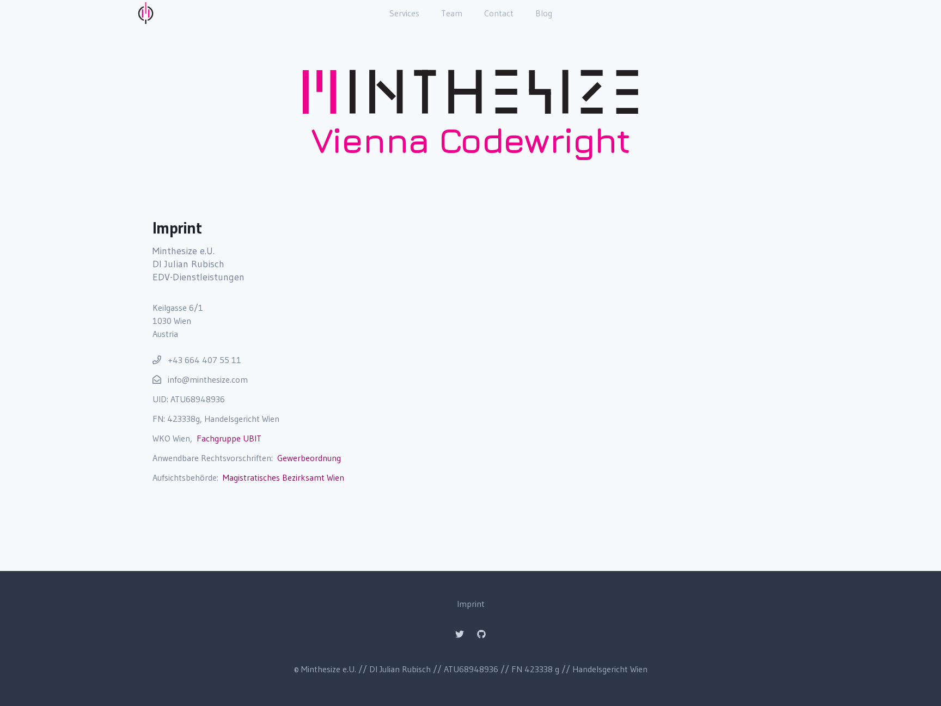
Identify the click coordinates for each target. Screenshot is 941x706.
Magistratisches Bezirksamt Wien (283, 477)
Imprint (471, 603)
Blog (543, 13)
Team (451, 13)
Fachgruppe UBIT (229, 438)
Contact (499, 13)
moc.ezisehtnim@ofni (208, 379)
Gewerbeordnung (309, 457)
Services (404, 13)
